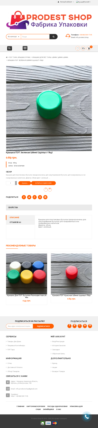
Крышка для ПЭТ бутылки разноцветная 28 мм (26, 296)
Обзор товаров (13, 371)
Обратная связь (58, 354)
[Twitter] (75, 326)
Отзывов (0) (15, 222)
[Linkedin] (85, 326)
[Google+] (80, 326)
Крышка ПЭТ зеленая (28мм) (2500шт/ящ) (25, 60)
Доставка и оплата (15, 367)
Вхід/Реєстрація (58, 341)
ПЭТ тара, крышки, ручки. (20, 57)
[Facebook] (69, 326)
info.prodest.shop (82, 37)
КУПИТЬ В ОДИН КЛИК (43, 183)
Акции (54, 367)
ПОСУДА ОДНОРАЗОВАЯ (57, 406)
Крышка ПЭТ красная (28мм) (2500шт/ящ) (71, 295)
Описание (14, 217)
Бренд (54, 363)
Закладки (56, 349)
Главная (20, 406)
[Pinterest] (90, 326)
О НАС (58, 409)
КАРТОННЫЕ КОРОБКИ (36, 406)
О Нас (10, 363)
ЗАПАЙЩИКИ (48, 409)
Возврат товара (58, 371)
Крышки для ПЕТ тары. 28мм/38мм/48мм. (50, 57)
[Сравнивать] (83, 48)
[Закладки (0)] (78, 48)
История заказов (58, 345)
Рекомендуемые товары (21, 245)
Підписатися (43, 326)
